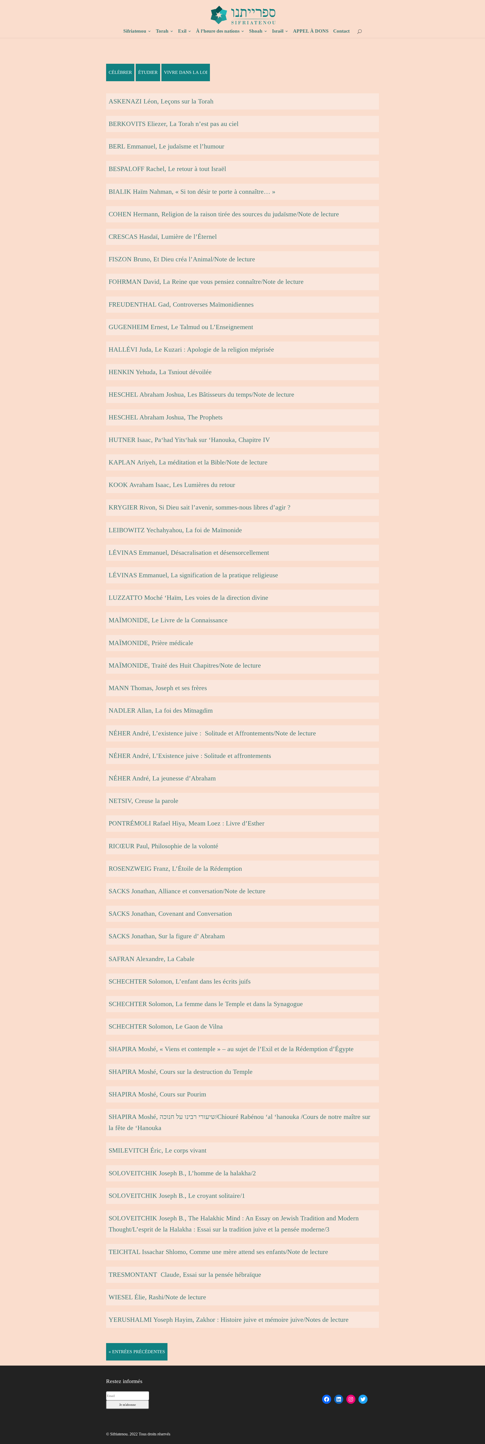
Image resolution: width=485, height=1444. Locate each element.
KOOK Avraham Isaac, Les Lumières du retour (172, 485)
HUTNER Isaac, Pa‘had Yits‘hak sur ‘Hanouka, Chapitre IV (189, 439)
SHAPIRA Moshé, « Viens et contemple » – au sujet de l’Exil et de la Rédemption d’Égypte (231, 1049)
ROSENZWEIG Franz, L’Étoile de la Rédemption (175, 868)
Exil (182, 31)
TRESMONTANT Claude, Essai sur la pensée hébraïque (185, 1274)
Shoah (255, 31)
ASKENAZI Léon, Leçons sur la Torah (161, 101)
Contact (341, 31)
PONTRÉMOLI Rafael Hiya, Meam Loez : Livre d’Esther (186, 823)
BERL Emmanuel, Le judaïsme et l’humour (166, 146)
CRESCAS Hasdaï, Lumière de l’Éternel (163, 236)
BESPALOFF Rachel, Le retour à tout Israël (167, 169)
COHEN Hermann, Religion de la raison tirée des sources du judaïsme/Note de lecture (224, 214)
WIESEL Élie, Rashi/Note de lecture (157, 1297)
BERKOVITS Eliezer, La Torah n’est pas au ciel (173, 124)
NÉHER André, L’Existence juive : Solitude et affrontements (190, 755)
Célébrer (120, 72)
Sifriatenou (134, 31)
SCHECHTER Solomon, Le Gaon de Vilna (166, 1026)
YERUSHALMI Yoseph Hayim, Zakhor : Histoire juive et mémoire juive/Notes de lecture (229, 1319)
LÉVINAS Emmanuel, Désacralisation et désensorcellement (189, 552)
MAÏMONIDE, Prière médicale (151, 643)
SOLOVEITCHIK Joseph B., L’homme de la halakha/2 (182, 1173)
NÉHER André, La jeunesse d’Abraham (162, 778)
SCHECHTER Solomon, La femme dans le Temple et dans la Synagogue (206, 1004)
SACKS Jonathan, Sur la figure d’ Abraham (167, 936)
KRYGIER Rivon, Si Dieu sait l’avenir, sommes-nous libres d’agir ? (199, 507)
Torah (162, 31)
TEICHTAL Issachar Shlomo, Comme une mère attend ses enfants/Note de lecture (218, 1252)
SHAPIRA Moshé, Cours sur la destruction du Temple (181, 1071)
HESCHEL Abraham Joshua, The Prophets (166, 417)
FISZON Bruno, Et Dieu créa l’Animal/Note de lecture (182, 259)
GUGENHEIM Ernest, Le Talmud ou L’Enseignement (181, 327)
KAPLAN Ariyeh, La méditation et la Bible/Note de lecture (188, 462)
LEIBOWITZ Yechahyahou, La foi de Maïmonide (175, 530)
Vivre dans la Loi (185, 72)
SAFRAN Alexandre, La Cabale (152, 959)
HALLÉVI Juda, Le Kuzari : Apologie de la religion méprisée (191, 349)
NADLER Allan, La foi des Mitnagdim (161, 710)
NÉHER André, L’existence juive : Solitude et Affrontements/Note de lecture (212, 733)
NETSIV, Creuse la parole (143, 800)
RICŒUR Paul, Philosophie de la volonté (163, 846)
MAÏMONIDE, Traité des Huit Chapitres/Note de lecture (185, 665)
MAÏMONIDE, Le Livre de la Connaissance (168, 620)
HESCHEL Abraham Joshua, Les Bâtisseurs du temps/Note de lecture (201, 394)
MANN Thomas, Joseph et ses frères (158, 688)
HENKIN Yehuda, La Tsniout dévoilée (160, 372)
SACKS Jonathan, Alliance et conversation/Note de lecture (187, 891)
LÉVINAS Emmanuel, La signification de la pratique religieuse (193, 575)
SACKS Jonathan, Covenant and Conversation (170, 913)
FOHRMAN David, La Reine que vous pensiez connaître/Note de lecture (206, 281)
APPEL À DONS (311, 31)
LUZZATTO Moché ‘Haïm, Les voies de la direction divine (188, 597)
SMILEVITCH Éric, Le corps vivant (157, 1150)
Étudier (148, 72)
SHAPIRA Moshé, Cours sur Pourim (157, 1094)
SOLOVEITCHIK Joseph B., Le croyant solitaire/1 (177, 1195)
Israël (277, 31)
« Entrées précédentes (137, 1351)
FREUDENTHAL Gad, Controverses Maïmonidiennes (181, 304)
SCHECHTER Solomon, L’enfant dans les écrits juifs (180, 981)
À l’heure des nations (217, 31)
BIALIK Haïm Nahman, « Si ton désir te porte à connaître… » (192, 191)
